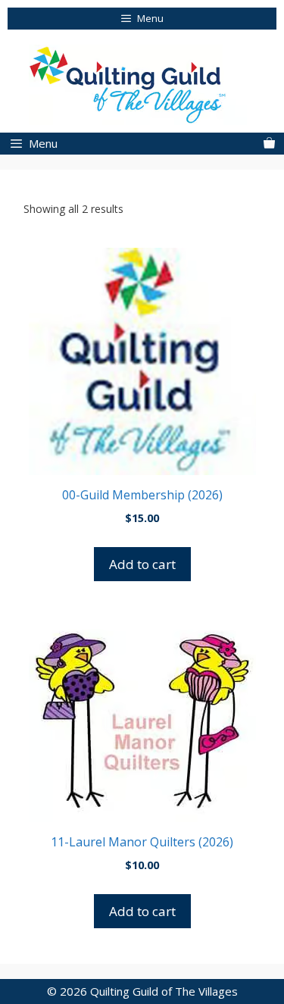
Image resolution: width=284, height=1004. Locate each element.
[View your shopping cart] (269, 144)
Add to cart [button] (142, 564)
